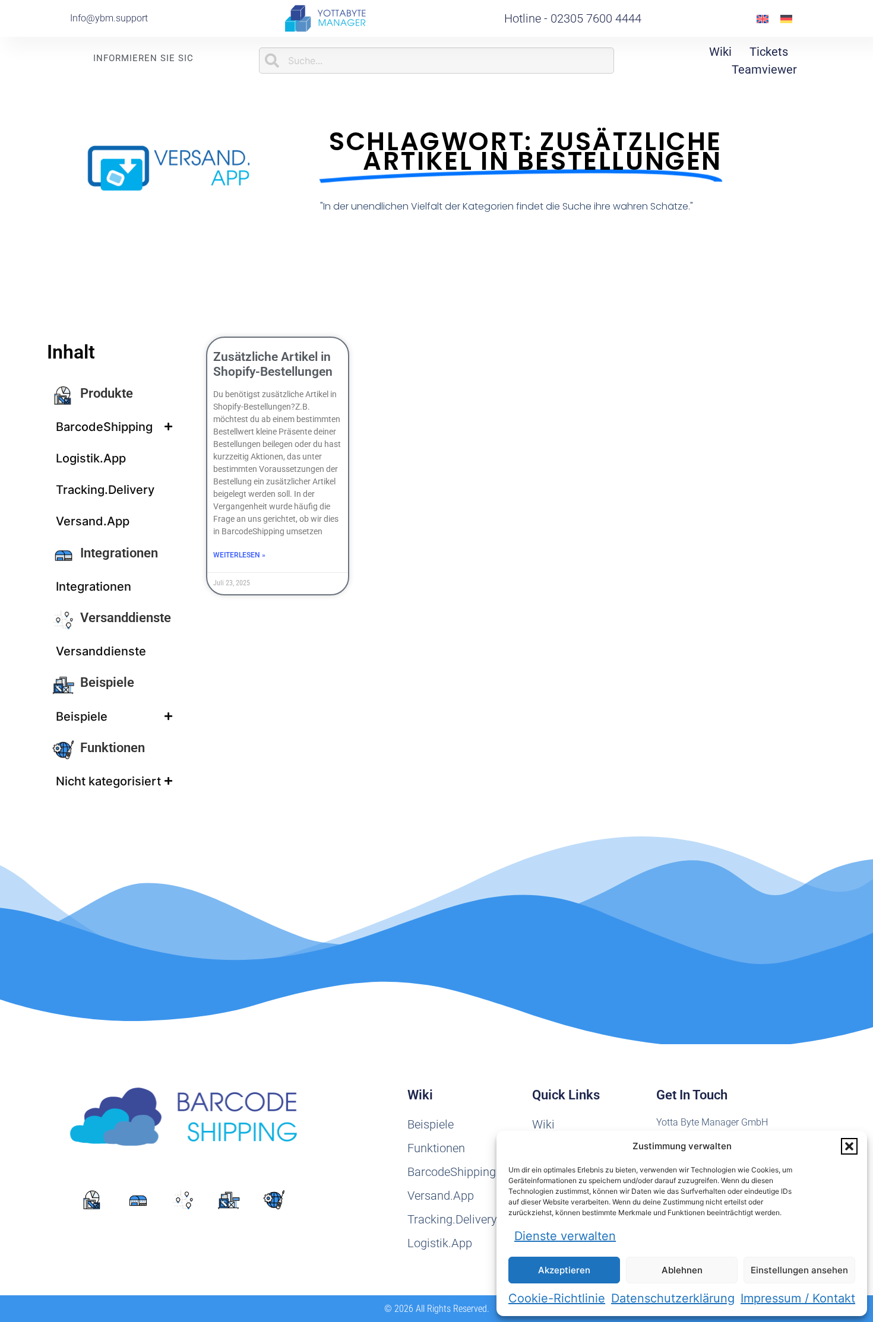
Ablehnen (682, 1270)
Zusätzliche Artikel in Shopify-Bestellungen (273, 364)
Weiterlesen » (239, 555)
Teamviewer (764, 69)
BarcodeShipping (104, 427)
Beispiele (107, 682)
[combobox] (436, 60)
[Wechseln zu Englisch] (762, 18)
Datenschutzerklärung (673, 1298)
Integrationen (119, 553)
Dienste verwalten (565, 1236)
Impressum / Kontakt (798, 1298)
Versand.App (92, 521)
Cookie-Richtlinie (556, 1298)
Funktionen (112, 747)
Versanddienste (125, 617)
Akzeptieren (564, 1270)
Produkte (106, 393)
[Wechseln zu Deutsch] (786, 18)
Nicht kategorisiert (108, 781)
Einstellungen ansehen (799, 1270)
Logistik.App (91, 458)
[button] (849, 1146)
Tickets (768, 52)
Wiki (720, 52)
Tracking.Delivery (105, 490)
